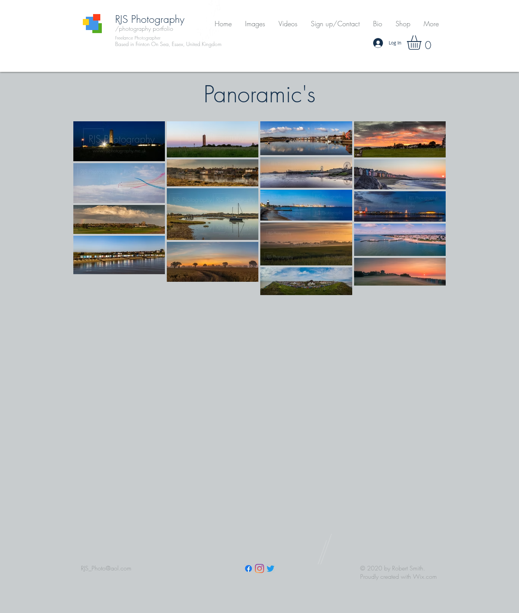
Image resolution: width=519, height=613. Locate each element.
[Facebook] (248, 568)
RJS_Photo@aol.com (106, 568)
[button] (255, 23)
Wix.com (425, 576)
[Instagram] (259, 568)
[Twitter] (270, 568)
